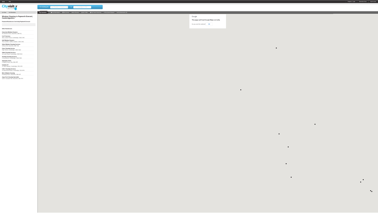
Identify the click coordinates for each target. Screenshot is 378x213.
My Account (373, 1)
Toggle (37, 12)
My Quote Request (109, 12)
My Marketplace (56, 12)
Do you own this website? (199, 24)
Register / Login (351, 1)
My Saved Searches (96, 12)
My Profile (85, 12)
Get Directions (12, 12)
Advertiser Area (362, 1)
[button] (371, 191)
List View (4, 12)
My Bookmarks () (122, 12)
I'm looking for (44, 7)
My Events (66, 12)
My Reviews (76, 12)
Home (3, 1)
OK (209, 24)
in (71, 7)
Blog (10, 1)
